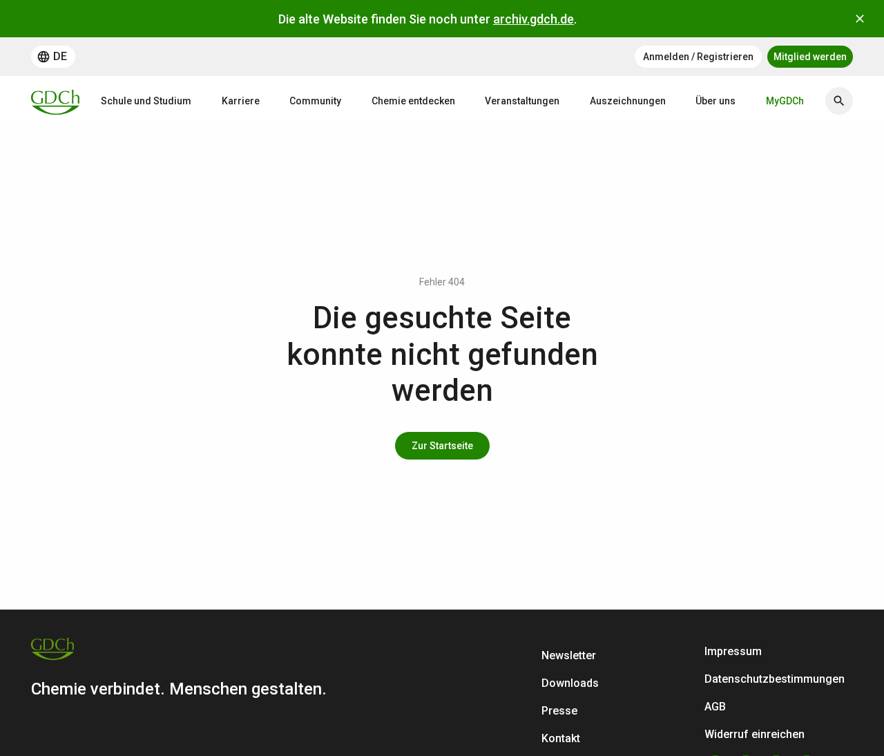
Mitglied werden (810, 56)
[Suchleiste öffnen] (839, 101)
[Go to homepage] (55, 101)
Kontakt (560, 738)
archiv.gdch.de (533, 19)
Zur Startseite (442, 445)
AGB (715, 706)
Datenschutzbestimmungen (774, 679)
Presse (559, 710)
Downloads (570, 683)
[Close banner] (859, 18)
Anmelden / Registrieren (698, 56)
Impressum (733, 651)
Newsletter (568, 655)
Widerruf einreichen (754, 734)
